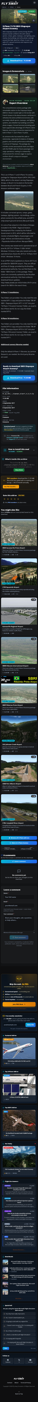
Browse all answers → (19, 1250)
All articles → (19, 1298)
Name (6, 893)
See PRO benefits (10, 487)
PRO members (8, 430)
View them (19, 470)
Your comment (9, 914)
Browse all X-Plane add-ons (20, 838)
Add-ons (4, 7)
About (16, 1383)
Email (6, 901)
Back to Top (19, 1394)
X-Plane (11, 7)
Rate (17, 48)
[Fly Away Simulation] (16, 3)
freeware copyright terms (15, 437)
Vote (5, 1348)
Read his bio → (12, 168)
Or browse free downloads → (19, 1008)
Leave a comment (20, 861)
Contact (9, 1383)
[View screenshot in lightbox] (34, 20)
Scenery (18, 7)
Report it (12, 439)
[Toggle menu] (34, 2)
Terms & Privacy (26, 1383)
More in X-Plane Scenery (20, 843)
